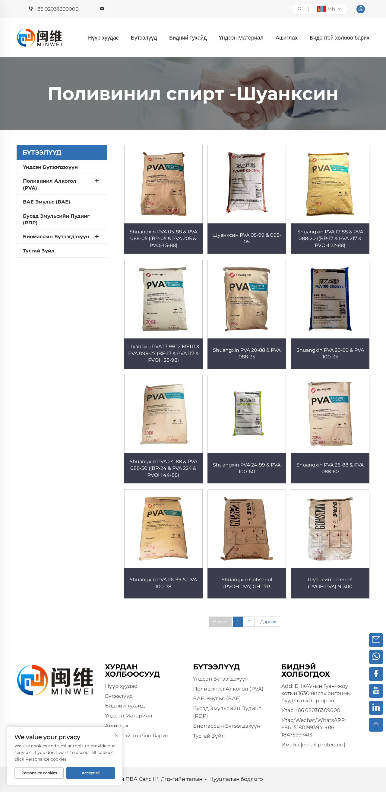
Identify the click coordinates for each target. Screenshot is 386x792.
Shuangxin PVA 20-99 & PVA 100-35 (330, 353)
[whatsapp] (360, 9)
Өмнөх (220, 621)
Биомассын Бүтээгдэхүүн (56, 236)
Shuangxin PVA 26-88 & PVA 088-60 (330, 468)
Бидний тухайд (188, 38)
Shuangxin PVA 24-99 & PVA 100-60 (246, 468)
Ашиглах (287, 38)
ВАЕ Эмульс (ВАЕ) (46, 202)
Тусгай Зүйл (39, 251)
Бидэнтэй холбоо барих (339, 38)
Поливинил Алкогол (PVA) (49, 184)
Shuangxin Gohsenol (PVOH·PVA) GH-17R (247, 583)
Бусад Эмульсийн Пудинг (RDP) (56, 219)
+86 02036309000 (57, 9)
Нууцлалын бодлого (236, 779)
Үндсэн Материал (241, 38)
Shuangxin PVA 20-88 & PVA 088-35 (246, 353)
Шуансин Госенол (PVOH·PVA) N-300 (330, 583)
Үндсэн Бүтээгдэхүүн (50, 167)
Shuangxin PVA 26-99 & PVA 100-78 (163, 583)
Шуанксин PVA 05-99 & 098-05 (246, 238)
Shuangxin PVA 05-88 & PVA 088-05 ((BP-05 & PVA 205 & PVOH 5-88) (163, 238)
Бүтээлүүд (144, 38)
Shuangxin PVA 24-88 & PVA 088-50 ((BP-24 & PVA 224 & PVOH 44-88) (163, 468)
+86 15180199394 (301, 727)
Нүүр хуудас (103, 38)
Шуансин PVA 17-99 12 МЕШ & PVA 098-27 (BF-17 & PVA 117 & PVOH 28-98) (163, 353)
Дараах (268, 621)
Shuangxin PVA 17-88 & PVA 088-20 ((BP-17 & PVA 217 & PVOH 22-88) (330, 238)
